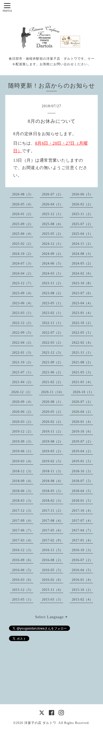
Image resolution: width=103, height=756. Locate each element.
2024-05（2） (82, 263)
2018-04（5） (82, 491)
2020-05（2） (52, 412)
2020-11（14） (52, 392)
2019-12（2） (22, 431)
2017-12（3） (22, 511)
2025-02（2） (22, 244)
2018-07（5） (82, 481)
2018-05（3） (52, 491)
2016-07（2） (82, 560)
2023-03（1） (22, 313)
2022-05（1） (82, 332)
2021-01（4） (82, 382)
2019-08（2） (52, 441)
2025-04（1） (82, 234)
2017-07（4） (82, 520)
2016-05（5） (52, 570)
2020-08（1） (52, 402)
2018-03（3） (22, 501)
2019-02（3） (52, 461)
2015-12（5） (22, 590)
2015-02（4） (82, 599)
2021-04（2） (22, 382)
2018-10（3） (82, 471)
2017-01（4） (82, 540)
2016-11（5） (52, 550)
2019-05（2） (52, 451)
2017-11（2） (52, 511)
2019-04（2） (82, 451)
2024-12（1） (52, 244)
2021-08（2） (82, 362)
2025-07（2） (82, 224)
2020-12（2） (21, 392)
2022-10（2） (82, 323)
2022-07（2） (52, 332)
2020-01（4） (82, 422)
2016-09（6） (22, 560)
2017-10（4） (82, 511)
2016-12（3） (22, 550)
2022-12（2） (22, 323)
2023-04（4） (82, 303)
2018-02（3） (52, 501)
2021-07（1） (22, 372)
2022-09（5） (22, 332)
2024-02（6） (82, 273)
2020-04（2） (82, 412)
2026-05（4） (22, 204)
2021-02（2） (52, 382)
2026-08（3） (22, 194)
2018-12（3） (22, 471)
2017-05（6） (52, 530)
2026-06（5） (82, 194)
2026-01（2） (22, 214)
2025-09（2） (22, 224)
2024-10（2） (22, 254)
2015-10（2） (82, 590)
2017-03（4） (22, 540)
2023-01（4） (82, 313)
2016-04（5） (82, 570)
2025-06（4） (22, 234)
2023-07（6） (82, 293)
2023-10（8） (82, 283)
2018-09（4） (22, 481)
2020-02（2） (52, 422)
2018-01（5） (82, 501)
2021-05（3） (82, 372)
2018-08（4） (52, 481)
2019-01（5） (82, 461)
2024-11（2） (82, 244)
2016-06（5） (22, 570)
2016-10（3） (82, 550)
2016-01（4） (82, 580)
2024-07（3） (22, 263)
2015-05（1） (22, 599)
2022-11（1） (52, 323)
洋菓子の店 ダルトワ (40, 723)
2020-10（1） (83, 392)
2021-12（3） (52, 352)
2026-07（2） (52, 194)
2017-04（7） (82, 530)
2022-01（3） (22, 352)
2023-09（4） (22, 293)
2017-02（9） (52, 540)
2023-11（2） (52, 283)
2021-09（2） (52, 362)
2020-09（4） (22, 402)
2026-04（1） (52, 204)
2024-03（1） (52, 273)
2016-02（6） (52, 580)
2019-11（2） (52, 431)
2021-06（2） (52, 372)
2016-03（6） (22, 580)
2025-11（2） (82, 214)
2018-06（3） (22, 491)
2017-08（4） (52, 520)
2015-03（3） (52, 599)
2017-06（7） (22, 530)
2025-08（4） (52, 224)
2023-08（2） (52, 293)
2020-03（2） (22, 422)
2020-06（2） (22, 412)
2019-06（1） (22, 451)
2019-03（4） (22, 461)
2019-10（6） (82, 431)
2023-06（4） (22, 303)
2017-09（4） (22, 520)
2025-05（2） (52, 234)
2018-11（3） (52, 471)
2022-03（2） (52, 342)
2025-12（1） (52, 214)
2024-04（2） (22, 273)
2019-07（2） (82, 441)
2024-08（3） (82, 254)
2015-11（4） (52, 590)
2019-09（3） (22, 441)
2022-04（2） (22, 342)
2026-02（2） (82, 204)
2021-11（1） (82, 352)
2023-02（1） (52, 313)
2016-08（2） (52, 560)
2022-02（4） (82, 342)
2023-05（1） (52, 303)
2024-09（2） (52, 254)
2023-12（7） (22, 283)
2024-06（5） (52, 263)
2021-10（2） (22, 362)
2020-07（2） (82, 402)
